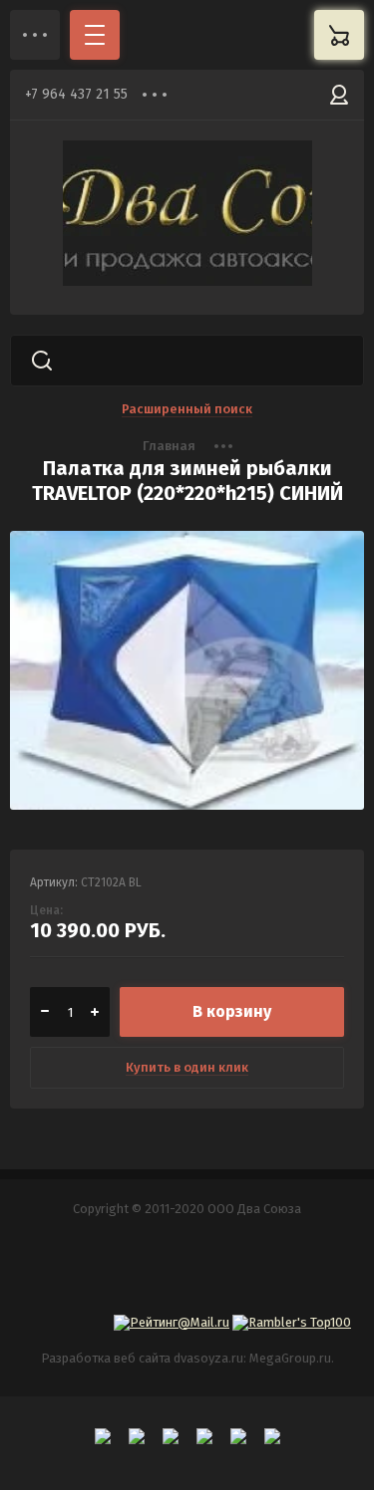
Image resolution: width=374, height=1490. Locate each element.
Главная (169, 445)
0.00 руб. (339, 35)
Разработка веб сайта (106, 1358)
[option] (187, 680)
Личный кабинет (339, 95)
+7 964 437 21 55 (76, 94)
